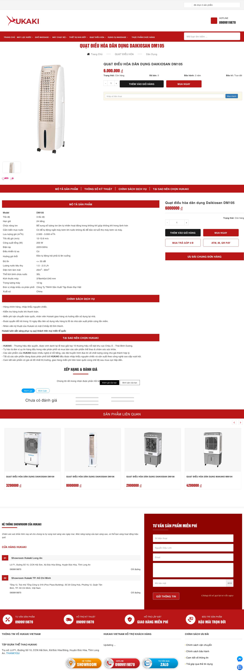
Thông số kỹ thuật (98, 188)
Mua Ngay (184, 83)
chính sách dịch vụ (133, 188)
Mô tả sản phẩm (66, 188)
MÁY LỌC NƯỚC (24, 37)
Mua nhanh (231, 96)
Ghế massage (42, 37)
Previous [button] (234, 422)
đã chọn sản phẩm (203, 4)
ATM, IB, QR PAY (220, 242)
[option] (51, 109)
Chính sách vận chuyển (199, 644)
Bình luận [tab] (42, 390)
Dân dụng (151, 54)
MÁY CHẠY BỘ (59, 37)
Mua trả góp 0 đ (183, 242)
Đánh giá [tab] (28, 390)
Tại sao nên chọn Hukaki (171, 188)
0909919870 (227, 22)
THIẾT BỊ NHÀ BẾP (78, 37)
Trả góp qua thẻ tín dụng (199, 663)
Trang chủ (9, 37)
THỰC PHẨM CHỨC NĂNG (143, 37)
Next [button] (240, 422)
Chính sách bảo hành (197, 651)
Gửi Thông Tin (166, 596)
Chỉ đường (135, 569)
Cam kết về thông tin (197, 657)
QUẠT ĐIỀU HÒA (97, 37)
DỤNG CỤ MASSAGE (117, 37)
